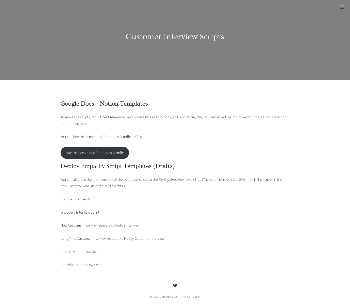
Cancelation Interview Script (82, 264)
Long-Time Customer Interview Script (88, 238)
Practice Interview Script (79, 199)
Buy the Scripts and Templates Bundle (95, 152)
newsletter (179, 179)
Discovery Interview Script (80, 212)
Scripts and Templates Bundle (108, 136)
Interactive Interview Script (81, 251)
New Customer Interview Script (84, 225)
